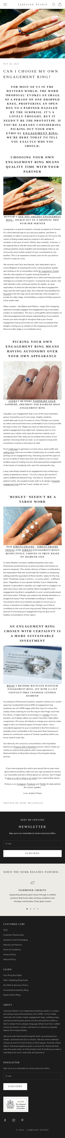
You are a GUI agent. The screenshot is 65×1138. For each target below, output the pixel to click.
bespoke (56, 481)
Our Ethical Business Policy (15, 985)
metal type (13, 449)
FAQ (5, 930)
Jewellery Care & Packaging (15, 940)
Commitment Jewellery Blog (15, 990)
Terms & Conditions (12, 949)
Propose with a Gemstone (25, 746)
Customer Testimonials (13, 935)
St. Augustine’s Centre (49, 271)
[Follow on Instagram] (13, 1120)
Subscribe (32, 853)
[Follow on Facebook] (5, 1120)
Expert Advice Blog (11, 995)
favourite (7, 294)
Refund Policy (9, 959)
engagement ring (10, 484)
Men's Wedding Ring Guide (15, 980)
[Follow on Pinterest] (22, 1120)
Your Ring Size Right (12, 975)
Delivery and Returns (12, 944)
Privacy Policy (9, 954)
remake (46, 715)
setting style (8, 452)
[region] (32, 892)
